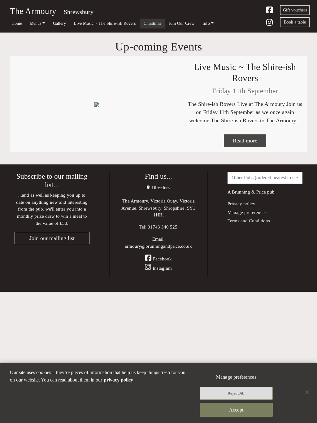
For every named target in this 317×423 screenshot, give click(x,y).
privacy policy (118, 379)
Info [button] (206, 23)
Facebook (162, 258)
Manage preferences (247, 212)
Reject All (236, 393)
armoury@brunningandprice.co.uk (158, 246)
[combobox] (265, 178)
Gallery (59, 23)
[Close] (307, 392)
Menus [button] (35, 23)
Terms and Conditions (249, 220)
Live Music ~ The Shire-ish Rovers (105, 23)
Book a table (295, 22)
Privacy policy (241, 203)
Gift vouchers (295, 10)
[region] (158, 393)
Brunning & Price (249, 191)
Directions (160, 187)
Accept (236, 409)
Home (16, 23)
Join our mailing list (52, 238)
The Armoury (33, 11)
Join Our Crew (181, 23)
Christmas (152, 23)
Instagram (162, 268)
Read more (245, 140)
